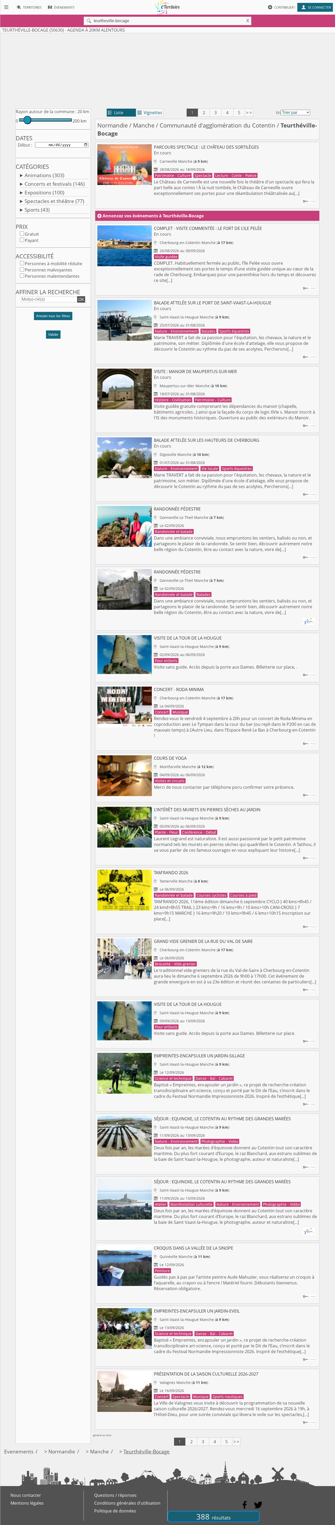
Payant (31, 240)
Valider (53, 335)
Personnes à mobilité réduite (53, 263)
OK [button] (81, 299)
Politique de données (115, 1511)
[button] (53, 318)
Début (24, 145)
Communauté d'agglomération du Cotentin (217, 125)
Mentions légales (27, 1503)
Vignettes (149, 112)
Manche (143, 125)
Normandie (112, 125)
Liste (115, 112)
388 (213, 1516)
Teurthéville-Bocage (147, 1451)
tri (278, 112)
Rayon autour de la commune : (46, 111)
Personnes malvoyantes (48, 270)
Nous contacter (25, 1495)
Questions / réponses (115, 1495)
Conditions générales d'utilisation (127, 1503)
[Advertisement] (167, 69)
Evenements (19, 1451)
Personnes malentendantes (52, 276)
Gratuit (32, 234)
